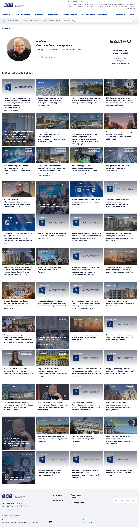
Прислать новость (54, 21)
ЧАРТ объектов (23, 14)
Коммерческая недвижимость (96, 14)
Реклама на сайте (76, 496)
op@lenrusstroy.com (47, 57)
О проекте (58, 500)
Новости (7, 14)
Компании (120, 14)
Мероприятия (77, 503)
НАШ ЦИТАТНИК (72, 2)
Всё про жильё (70, 14)
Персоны (6, 28)
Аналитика (53, 14)
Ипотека (39, 14)
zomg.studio (88, 522)
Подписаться (33, 21)
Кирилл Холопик (130, 8)
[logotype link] (14, 5)
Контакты (57, 495)
